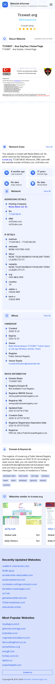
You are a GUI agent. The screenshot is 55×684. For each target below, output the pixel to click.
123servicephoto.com (13, 602)
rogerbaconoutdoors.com (16, 637)
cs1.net (6, 593)
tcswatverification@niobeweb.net (24, 363)
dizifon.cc (7, 660)
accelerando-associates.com (17, 575)
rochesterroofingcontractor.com (19, 584)
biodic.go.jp (8, 570)
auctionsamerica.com (13, 579)
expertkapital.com (11, 665)
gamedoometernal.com (14, 597)
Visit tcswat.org (27, 19)
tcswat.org (7, 159)
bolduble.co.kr (10, 633)
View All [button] (49, 147)
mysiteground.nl (10, 624)
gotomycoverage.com (14, 628)
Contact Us (27, 672)
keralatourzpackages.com (16, 588)
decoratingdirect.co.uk (14, 642)
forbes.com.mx (10, 655)
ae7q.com (10, 528)
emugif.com (8, 651)
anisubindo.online (11, 607)
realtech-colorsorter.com (15, 566)
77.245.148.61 (15, 214)
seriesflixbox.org (11, 646)
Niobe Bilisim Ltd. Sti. (18, 206)
